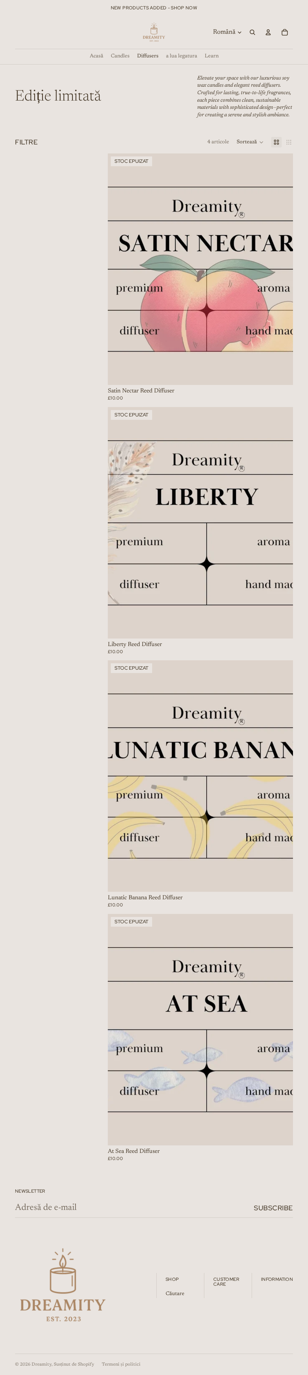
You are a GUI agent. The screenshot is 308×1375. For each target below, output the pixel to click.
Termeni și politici (121, 1364)
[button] (250, 142)
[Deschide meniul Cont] (268, 32)
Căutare (175, 1294)
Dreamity (41, 1364)
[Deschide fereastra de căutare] (252, 32)
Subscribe (273, 1208)
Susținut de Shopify (74, 1364)
